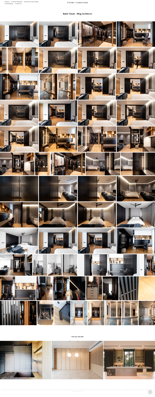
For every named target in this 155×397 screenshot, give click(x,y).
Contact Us (18, 4)
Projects (7, 2)
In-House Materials (16, 2)
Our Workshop (9, 4)
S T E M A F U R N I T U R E (77, 2)
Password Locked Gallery (31, 2)
